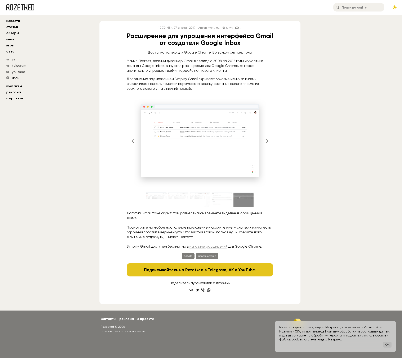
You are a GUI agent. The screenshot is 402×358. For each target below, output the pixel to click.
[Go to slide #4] (222, 199)
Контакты (14, 86)
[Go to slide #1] (156, 199)
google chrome (207, 255)
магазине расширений (208, 246)
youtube (18, 72)
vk (13, 59)
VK (231, 269)
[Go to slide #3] (200, 199)
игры (10, 45)
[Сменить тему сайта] (394, 7)
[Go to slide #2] (178, 199)
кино (10, 39)
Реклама (13, 92)
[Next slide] (266, 141)
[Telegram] (197, 290)
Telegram (217, 269)
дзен (15, 78)
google (188, 255)
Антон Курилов (208, 27)
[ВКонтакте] (191, 290)
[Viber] (202, 290)
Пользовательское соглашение (122, 331)
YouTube (246, 269)
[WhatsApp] (208, 290)
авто (10, 51)
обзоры (12, 33)
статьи (12, 27)
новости (13, 21)
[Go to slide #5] (243, 199)
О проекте (14, 98)
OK (387, 344)
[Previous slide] (133, 141)
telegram (19, 66)
